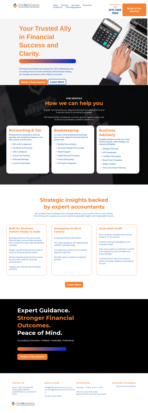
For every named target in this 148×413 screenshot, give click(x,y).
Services (64, 5)
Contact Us (57, 7)
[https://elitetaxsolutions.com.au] (26, 5)
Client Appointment (73, 7)
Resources (87, 5)
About (55, 5)
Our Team (76, 5)
